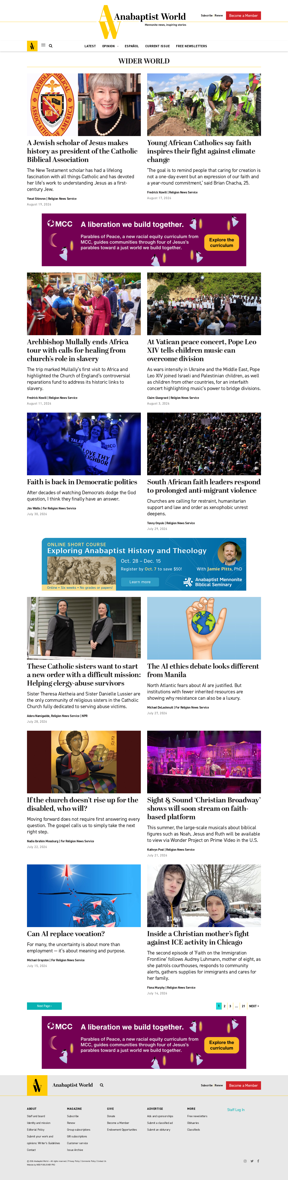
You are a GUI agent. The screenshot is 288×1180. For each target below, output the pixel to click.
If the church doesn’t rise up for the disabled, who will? (82, 805)
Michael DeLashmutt (160, 707)
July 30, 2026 (37, 514)
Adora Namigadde (38, 716)
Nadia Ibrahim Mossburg (42, 841)
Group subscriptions (78, 1130)
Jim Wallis (33, 508)
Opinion (109, 46)
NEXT (253, 1006)
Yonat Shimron (36, 199)
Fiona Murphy (156, 988)
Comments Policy (88, 1161)
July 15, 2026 (37, 966)
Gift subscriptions (77, 1136)
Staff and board (36, 1116)
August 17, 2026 (159, 198)
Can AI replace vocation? (66, 934)
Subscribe (207, 16)
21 (243, 1006)
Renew (219, 16)
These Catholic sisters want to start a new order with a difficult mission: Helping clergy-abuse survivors (84, 675)
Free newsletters (197, 1116)
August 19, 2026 (39, 204)
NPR (84, 716)
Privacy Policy (73, 1161)
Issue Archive (75, 1150)
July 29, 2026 (157, 529)
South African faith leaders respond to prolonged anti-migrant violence (204, 486)
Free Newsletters (191, 46)
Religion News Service (62, 199)
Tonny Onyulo (155, 523)
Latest (90, 46)
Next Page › (44, 1006)
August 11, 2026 (39, 403)
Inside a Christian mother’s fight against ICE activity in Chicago (198, 938)
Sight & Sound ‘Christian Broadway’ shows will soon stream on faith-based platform (204, 809)
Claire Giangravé (157, 398)
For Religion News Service (59, 508)
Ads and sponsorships (160, 1116)
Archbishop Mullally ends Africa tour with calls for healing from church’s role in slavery (77, 350)
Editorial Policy (35, 1130)
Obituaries (193, 1123)
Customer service (77, 1143)
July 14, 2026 (157, 993)
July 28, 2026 (37, 722)
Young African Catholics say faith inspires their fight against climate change (201, 151)
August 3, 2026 (158, 403)
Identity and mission (38, 1123)
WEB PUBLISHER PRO (45, 1164)
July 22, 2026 (37, 847)
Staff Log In (236, 1109)
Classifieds (193, 1130)
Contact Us (101, 1161)
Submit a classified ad (160, 1123)
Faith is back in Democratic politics (82, 482)
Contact (31, 1150)
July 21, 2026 (157, 855)
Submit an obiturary (158, 1130)
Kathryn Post (155, 850)
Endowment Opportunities (122, 1130)
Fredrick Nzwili (157, 192)
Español (132, 46)
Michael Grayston (38, 960)
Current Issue (157, 46)
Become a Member (243, 15)
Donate (111, 1116)
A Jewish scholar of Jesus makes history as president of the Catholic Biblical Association (82, 151)
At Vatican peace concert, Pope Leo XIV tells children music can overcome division (201, 350)
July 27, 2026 (157, 713)
